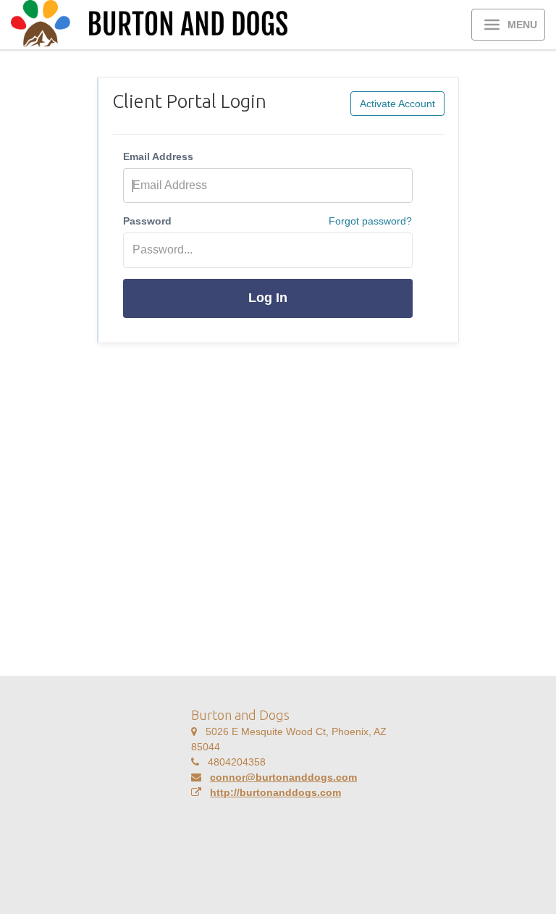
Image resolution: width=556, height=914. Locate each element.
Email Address (158, 156)
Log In (267, 297)
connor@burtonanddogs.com (283, 777)
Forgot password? (370, 221)
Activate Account (397, 103)
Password (147, 221)
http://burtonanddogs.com (275, 792)
